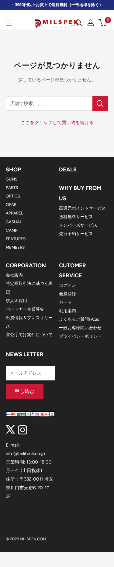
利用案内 (67, 310)
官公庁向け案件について (29, 334)
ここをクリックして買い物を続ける (57, 122)
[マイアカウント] (91, 22)
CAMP (11, 230)
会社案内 (14, 274)
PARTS (12, 187)
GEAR (11, 204)
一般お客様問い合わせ (80, 327)
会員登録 (67, 293)
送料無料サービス (76, 216)
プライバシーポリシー (80, 336)
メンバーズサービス (78, 225)
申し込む (24, 391)
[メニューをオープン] (9, 23)
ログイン (67, 285)
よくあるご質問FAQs (79, 319)
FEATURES (16, 238)
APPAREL (14, 213)
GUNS (11, 179)
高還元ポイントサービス (82, 208)
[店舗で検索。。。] (100, 103)
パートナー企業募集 (25, 309)
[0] (103, 22)
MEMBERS (15, 247)
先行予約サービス (76, 233)
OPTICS (13, 196)
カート (65, 302)
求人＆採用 (16, 300)
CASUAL (14, 221)
